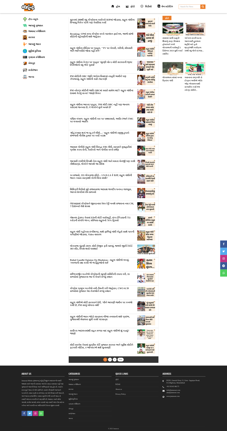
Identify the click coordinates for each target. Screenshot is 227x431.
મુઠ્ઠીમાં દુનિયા (73, 399)
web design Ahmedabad (127, 428)
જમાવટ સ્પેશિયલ (75, 384)
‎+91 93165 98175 (172, 386)
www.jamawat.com (173, 396)
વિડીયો (117, 384)
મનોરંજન (72, 414)
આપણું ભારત (73, 394)
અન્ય (71, 418)
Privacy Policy (120, 394)
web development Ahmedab (150, 428)
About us (118, 389)
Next (120, 359)
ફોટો (116, 379)
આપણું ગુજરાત (74, 379)
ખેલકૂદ (71, 409)
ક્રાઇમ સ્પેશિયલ (74, 404)
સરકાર (71, 389)
